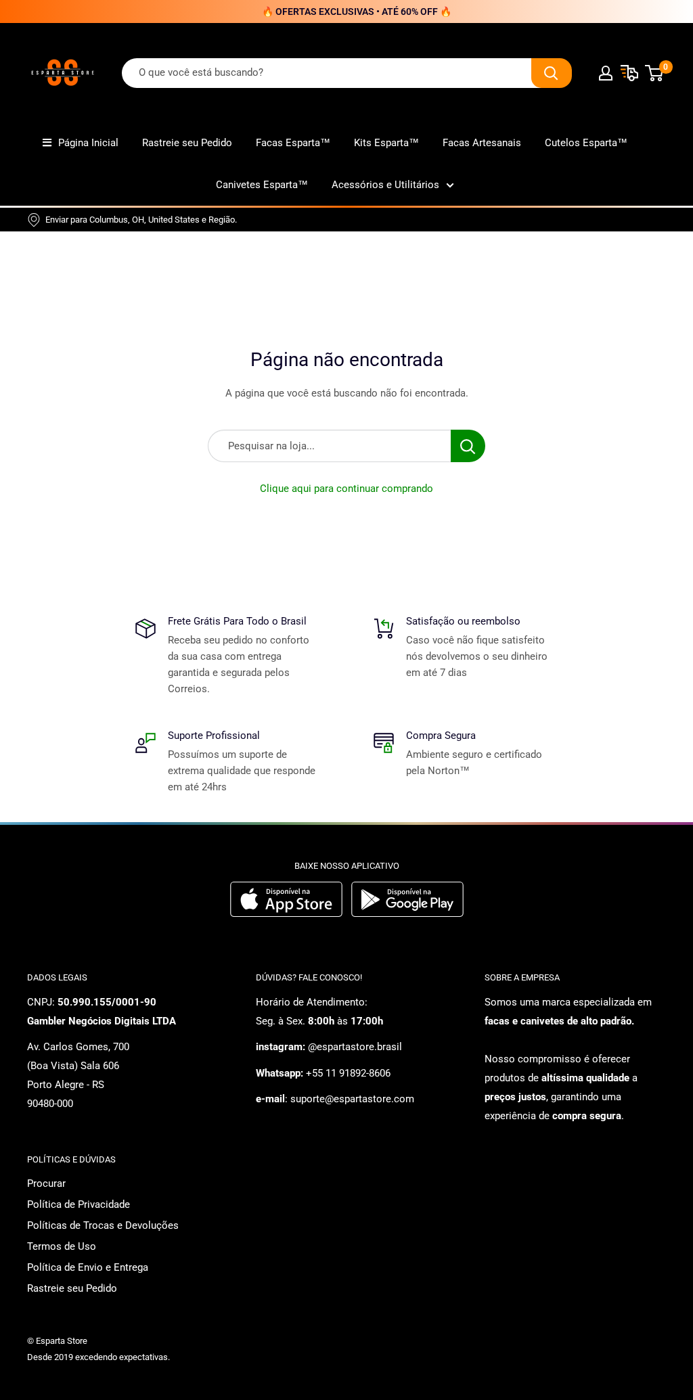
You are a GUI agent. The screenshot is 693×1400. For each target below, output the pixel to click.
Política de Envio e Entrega (87, 1267)
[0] (654, 73)
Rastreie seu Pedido (187, 143)
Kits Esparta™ (386, 143)
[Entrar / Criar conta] (605, 73)
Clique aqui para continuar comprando (346, 488)
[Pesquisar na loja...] (468, 446)
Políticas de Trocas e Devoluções (103, 1225)
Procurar (46, 1183)
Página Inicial (88, 143)
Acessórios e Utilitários (385, 185)
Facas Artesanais (482, 143)
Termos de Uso (61, 1246)
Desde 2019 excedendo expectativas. (98, 1357)
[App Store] (288, 913)
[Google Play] (407, 913)
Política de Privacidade (78, 1204)
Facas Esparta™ (293, 143)
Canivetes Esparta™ (262, 185)
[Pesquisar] (551, 73)
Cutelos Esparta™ (586, 143)
